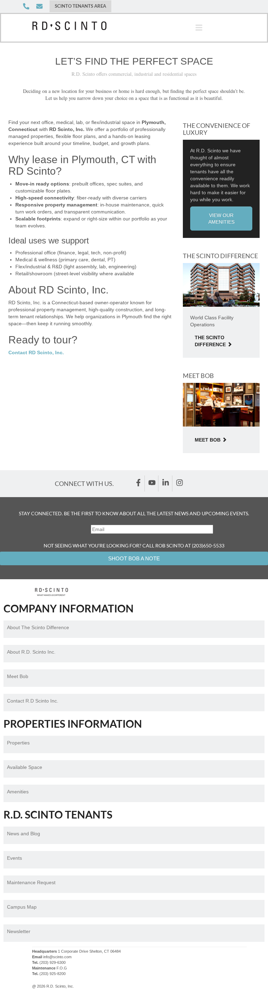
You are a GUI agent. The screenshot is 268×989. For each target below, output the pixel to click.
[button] (199, 28)
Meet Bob (208, 440)
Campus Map (22, 907)
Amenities (18, 791)
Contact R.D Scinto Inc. (32, 701)
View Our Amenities (221, 218)
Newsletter (18, 931)
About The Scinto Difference (38, 627)
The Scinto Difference (210, 341)
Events (14, 858)
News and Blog (23, 833)
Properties (18, 743)
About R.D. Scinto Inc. (31, 652)
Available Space (24, 767)
